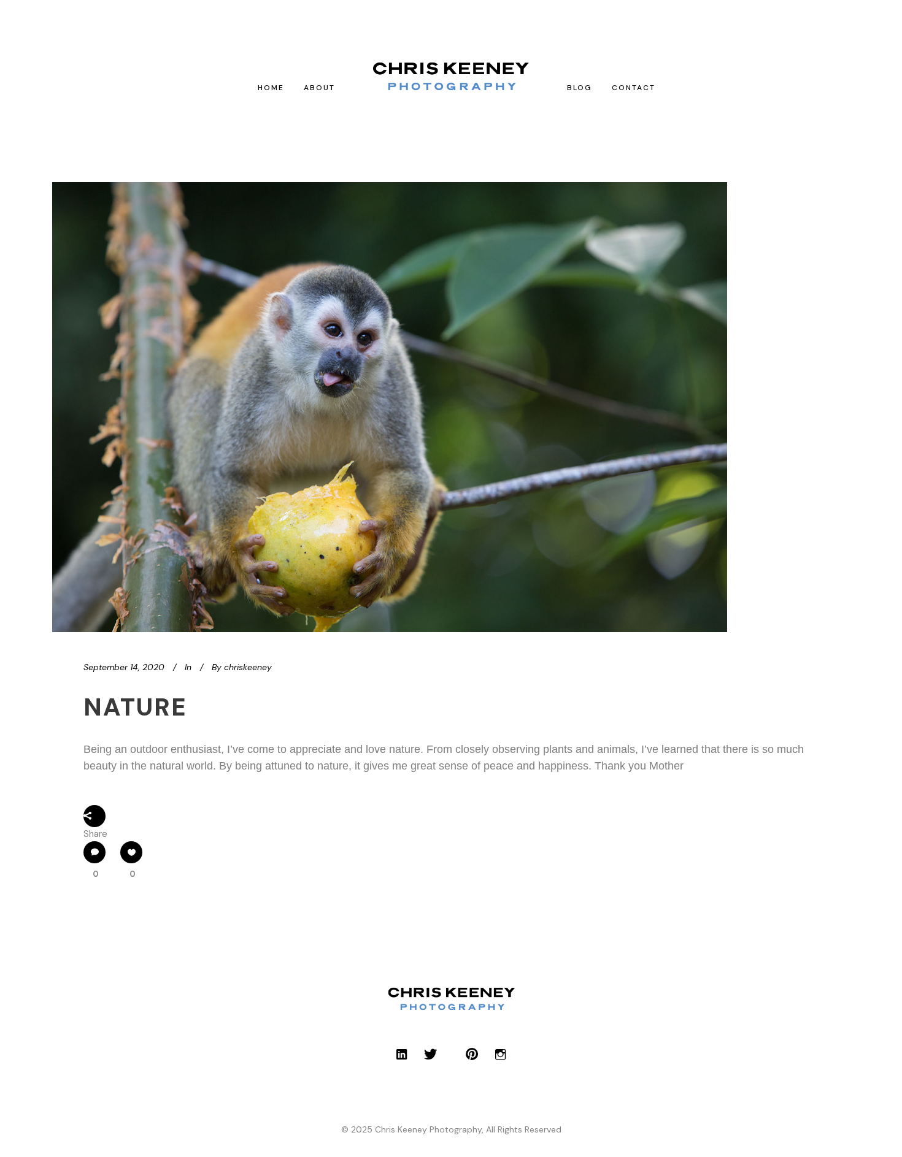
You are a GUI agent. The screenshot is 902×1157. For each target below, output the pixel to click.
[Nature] (389, 407)
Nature (135, 707)
